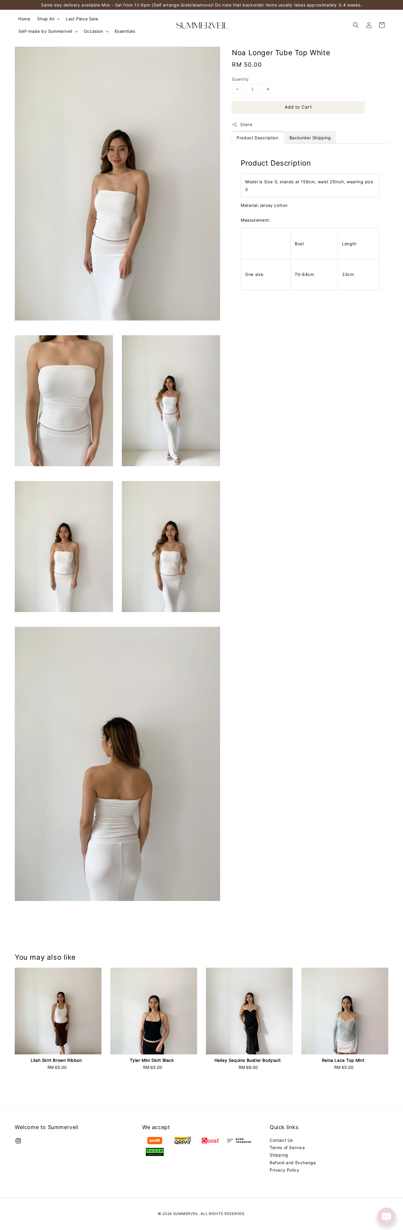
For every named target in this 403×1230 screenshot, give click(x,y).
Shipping (279, 1154)
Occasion (93, 31)
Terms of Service (287, 1147)
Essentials (125, 31)
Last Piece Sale (82, 18)
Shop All (45, 18)
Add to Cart (298, 107)
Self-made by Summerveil (45, 31)
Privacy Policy (284, 1169)
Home (24, 18)
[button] (355, 25)
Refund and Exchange (293, 1162)
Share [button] (246, 124)
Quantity (240, 79)
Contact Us (281, 1140)
